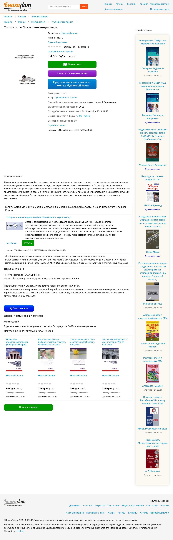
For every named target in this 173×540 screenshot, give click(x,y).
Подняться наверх (28, 407)
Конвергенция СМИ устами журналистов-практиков (152, 42)
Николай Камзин (69, 33)
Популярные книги (159, 9)
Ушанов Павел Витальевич (152, 165)
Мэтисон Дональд (153, 205)
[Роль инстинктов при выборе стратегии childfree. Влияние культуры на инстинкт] (46, 359)
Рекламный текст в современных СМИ (152, 359)
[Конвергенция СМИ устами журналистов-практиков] (152, 56)
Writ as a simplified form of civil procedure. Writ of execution (114, 342)
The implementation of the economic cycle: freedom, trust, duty (82, 342)
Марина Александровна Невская (153, 345)
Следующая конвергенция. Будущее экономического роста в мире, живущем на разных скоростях (152, 221)
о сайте (19, 531)
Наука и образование (133, 505)
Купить (28, 243)
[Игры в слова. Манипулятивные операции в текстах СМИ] (152, 458)
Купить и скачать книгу (72, 73)
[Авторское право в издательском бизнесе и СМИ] (152, 330)
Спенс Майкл (152, 252)
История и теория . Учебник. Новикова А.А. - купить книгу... (39, 217)
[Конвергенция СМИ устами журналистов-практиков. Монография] (152, 102)
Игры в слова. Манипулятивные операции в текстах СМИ (153, 443)
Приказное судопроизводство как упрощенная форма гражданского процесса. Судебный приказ (18, 342)
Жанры (108, 4)
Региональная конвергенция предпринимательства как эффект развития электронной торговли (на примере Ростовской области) (152, 271)
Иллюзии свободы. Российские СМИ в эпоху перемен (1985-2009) (152, 400)
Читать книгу (74, 64)
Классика (87, 505)
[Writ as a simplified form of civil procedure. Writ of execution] (110, 359)
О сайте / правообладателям (154, 4)
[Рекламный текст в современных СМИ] (152, 373)
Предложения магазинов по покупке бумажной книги (72, 84)
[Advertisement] (53, 154)
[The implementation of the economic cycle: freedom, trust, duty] (78, 359)
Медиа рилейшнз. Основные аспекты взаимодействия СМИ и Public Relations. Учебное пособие (152, 134)
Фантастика (152, 505)
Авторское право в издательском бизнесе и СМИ (153, 316)
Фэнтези (165, 505)
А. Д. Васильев (152, 471)
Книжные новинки (114, 9)
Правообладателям (57, 42)
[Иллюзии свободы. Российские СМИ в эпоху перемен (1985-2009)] (152, 416)
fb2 (80, 116)
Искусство (100, 505)
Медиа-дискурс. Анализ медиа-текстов (152, 178)
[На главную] (17, 6)
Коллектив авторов (152, 304)
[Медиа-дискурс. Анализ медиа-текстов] (152, 193)
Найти (84, 7)
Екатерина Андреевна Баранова (153, 70)
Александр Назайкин (152, 386)
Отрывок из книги (56, 125)
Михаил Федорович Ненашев (152, 429)
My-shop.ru (11, 243)
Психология (113, 505)
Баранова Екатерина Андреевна (152, 117)
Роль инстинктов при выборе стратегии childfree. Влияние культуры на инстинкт (52, 342)
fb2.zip (87, 116)
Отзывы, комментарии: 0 (60, 51)
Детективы (74, 505)
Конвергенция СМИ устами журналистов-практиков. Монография (152, 86)
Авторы (119, 4)
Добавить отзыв (19, 308)
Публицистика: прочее (66, 97)
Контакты (132, 4)
